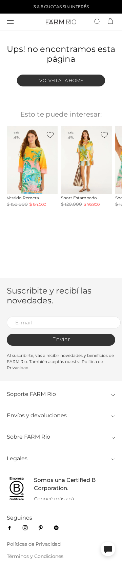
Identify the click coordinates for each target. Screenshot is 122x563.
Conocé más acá (54, 499)
